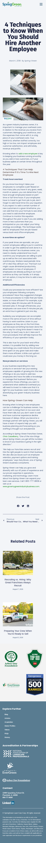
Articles (7, 718)
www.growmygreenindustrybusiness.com (21, 486)
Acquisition (9, 722)
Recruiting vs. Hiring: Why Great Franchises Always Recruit (18, 582)
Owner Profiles (10, 726)
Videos (7, 730)
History (7, 737)
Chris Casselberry (10, 436)
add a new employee (28, 153)
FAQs (7, 733)
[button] (41, 4)
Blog (6, 714)
